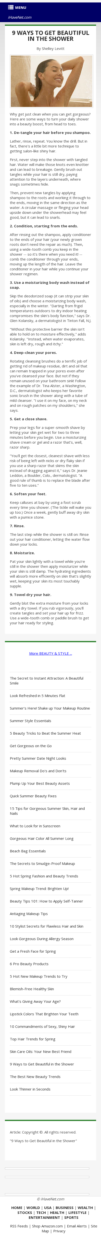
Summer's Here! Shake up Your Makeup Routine (50, 708)
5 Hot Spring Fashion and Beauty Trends (44, 875)
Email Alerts (77, 1225)
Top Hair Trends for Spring (32, 1038)
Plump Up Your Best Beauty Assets (40, 783)
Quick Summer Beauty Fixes (33, 795)
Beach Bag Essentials (28, 850)
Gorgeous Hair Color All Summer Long (42, 838)
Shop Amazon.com (47, 1225)
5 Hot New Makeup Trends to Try (38, 976)
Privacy (59, 1230)
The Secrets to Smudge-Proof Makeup (42, 863)
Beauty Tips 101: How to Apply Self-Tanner (46, 901)
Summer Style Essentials (30, 720)
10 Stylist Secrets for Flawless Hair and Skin (46, 926)
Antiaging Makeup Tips (29, 913)
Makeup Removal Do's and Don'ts (38, 770)
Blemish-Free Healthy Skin (32, 988)
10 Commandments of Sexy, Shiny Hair (42, 1026)
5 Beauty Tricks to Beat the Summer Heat (45, 733)
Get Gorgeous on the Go (31, 745)
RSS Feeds (19, 1225)
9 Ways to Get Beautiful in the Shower (50, 36)
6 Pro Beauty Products (29, 963)
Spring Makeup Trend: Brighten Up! (39, 888)
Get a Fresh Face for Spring (33, 951)
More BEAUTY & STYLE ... (50, 653)
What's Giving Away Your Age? (35, 1001)
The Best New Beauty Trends (35, 1076)
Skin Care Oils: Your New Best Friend (40, 1051)
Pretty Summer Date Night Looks (38, 758)
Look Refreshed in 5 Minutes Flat (37, 695)
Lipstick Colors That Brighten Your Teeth (44, 1013)
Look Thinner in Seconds (30, 1089)
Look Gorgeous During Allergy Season (42, 938)
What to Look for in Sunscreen (35, 825)
